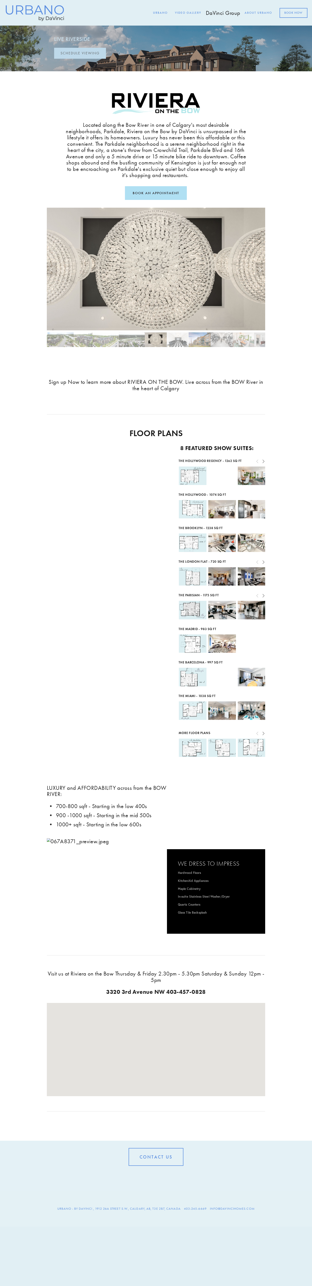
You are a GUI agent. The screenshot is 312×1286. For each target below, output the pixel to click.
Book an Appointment (156, 193)
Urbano (160, 13)
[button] (52, 269)
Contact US (156, 1157)
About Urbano (258, 13)
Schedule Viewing (80, 53)
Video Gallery (188, 13)
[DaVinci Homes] (156, 1176)
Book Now (293, 13)
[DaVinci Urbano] (148, 1176)
